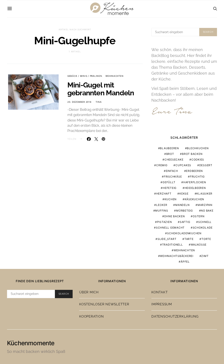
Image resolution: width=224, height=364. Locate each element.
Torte (206, 239)
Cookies (197, 159)
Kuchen (170, 199)
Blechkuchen (197, 148)
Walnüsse (198, 244)
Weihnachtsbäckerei (176, 256)
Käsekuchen (194, 199)
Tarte (189, 239)
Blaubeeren (169, 148)
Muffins (161, 210)
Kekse (184, 193)
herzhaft (164, 193)
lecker (161, 205)
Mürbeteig (184, 210)
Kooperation (91, 316)
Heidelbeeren (195, 188)
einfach (172, 171)
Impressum (161, 304)
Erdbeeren (194, 171)
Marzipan (205, 205)
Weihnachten (114, 76)
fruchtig (197, 176)
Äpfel (185, 261)
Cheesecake (174, 159)
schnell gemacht (170, 227)
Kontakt (159, 292)
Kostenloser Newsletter (104, 304)
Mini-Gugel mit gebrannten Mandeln (100, 89)
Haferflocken (194, 182)
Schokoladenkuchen (184, 233)
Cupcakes (183, 165)
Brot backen (192, 154)
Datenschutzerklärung (175, 316)
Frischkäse (173, 176)
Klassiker (204, 193)
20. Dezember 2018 (79, 102)
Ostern (199, 216)
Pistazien (164, 222)
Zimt (204, 256)
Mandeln (182, 205)
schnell (205, 222)
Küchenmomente (30, 343)
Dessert (205, 165)
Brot (170, 154)
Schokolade (203, 227)
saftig (185, 222)
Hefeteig (170, 188)
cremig (162, 165)
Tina (99, 102)
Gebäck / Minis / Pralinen (84, 76)
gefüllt (169, 182)
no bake (207, 210)
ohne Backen (174, 216)
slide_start (167, 239)
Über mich (89, 292)
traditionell (172, 244)
